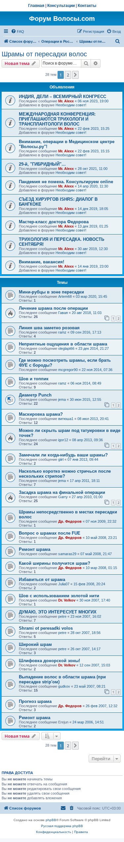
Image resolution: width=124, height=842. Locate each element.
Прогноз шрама (35, 701)
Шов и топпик (34, 378)
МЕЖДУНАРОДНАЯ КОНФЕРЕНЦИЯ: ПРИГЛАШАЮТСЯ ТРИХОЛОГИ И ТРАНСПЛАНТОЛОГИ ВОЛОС (57, 119)
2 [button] (68, 75)
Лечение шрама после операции (53, 308)
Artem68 (65, 296)
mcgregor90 (68, 370)
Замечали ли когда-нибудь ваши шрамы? (63, 454)
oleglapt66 (66, 348)
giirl (60, 459)
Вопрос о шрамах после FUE (49, 533)
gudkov (64, 686)
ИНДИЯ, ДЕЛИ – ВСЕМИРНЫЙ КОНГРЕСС (62, 96)
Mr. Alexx (66, 101)
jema (62, 399)
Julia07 (63, 584)
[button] (75, 75)
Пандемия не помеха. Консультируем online (66, 181)
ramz (62, 332)
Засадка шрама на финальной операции (62, 492)
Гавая (63, 313)
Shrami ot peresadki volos (46, 628)
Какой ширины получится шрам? (54, 563)
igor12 (63, 440)
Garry (63, 497)
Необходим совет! (71, 105)
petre (62, 616)
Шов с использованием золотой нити (59, 595)
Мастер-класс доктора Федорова (54, 221)
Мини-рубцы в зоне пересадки (51, 291)
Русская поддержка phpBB (62, 826)
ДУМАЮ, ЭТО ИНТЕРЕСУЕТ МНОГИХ (58, 611)
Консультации (61, 5)
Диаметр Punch (35, 395)
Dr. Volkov (66, 600)
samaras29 (67, 554)
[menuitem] (17, 31)
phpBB (51, 820)
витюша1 (65, 419)
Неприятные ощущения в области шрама (63, 344)
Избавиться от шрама (42, 579)
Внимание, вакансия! (41, 261)
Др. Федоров (70, 521)
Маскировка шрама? (41, 414)
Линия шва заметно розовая (49, 327)
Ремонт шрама (34, 549)
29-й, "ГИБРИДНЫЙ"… (42, 164)
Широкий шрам (35, 644)
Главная (36, 5)
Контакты (87, 5)
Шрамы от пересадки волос (44, 54)
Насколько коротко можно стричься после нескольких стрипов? (65, 474)
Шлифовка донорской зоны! (49, 660)
